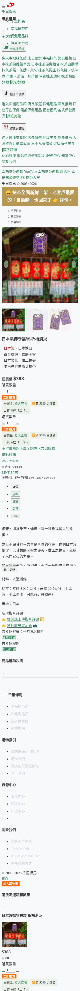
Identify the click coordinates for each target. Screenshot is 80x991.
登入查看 (21, 403)
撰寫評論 (9, 637)
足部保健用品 (31, 110)
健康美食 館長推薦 (58, 137)
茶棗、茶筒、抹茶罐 (22, 76)
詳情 (64, 200)
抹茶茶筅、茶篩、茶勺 (20, 70)
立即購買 (9, 429)
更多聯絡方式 (21, 863)
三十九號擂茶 (42, 143)
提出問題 (9, 649)
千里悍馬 (16, 210)
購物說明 (18, 759)
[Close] (3, 31)
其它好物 (18, 82)
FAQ (15, 516)
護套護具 (50, 110)
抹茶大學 (33, 177)
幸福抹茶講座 (50, 76)
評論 (15, 501)
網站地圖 (18, 728)
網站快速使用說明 (31, 156)
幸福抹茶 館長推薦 (58, 58)
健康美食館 (16, 128)
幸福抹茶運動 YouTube (20, 171)
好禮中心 (18, 811)
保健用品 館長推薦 (58, 104)
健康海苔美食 (64, 143)
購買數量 (9, 385)
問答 (15, 508)
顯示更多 (9, 569)
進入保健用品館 (15, 104)
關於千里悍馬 (21, 841)
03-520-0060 (20, 849)
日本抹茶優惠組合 (45, 64)
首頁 (5, 878)
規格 (15, 494)
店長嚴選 (35, 58)
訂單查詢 (18, 773)
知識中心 (68, 156)
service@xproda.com (25, 856)
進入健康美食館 (15, 137)
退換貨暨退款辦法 (25, 766)
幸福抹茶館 (16, 49)
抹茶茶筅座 (47, 70)
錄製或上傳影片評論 (23, 619)
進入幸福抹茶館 (15, 58)
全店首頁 (9, 37)
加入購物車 (10, 883)
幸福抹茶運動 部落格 (55, 171)
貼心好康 (9, 156)
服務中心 (53, 156)
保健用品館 (16, 94)
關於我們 (9, 162)
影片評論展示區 (19, 625)
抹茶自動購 (69, 64)
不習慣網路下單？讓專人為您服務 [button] (28, 448)
